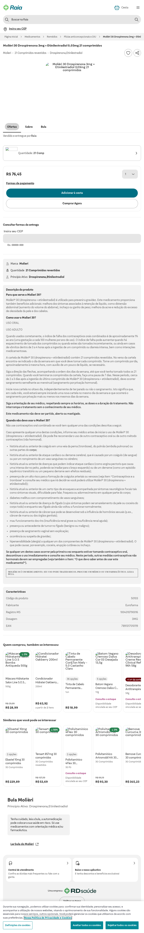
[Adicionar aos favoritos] (128, 53)
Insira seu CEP (13, 231)
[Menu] (138, 7)
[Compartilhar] (137, 53)
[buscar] (136, 19)
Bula (43, 126)
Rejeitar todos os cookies (122, 925)
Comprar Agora (72, 203)
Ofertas (12, 126)
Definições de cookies (17, 925)
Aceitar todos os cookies (87, 925)
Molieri (23, 263)
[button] (72, 89)
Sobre (29, 126)
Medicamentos (32, 36)
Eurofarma (131, 605)
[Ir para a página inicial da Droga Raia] (12, 7)
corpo (32, 449)
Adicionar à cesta (72, 192)
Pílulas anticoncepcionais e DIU (80, 36)
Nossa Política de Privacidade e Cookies (48, 917)
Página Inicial (11, 36)
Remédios (52, 36)
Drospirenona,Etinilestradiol (46, 276)
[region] (72, 917)
